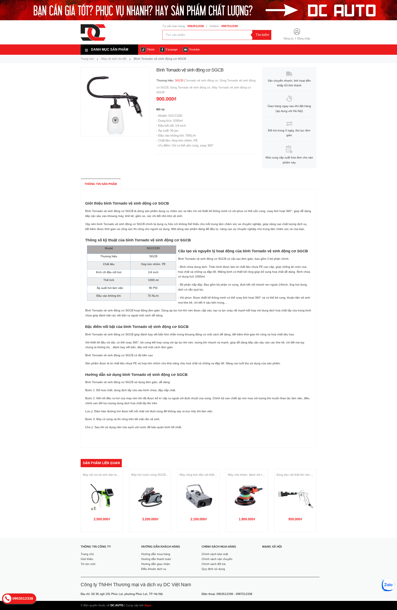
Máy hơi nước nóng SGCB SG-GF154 (156, 474)
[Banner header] (198, 10)
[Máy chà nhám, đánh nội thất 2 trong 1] (247, 497)
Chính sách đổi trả (214, 564)
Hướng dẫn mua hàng (155, 554)
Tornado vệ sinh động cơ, (202, 80)
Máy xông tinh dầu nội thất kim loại (202, 474)
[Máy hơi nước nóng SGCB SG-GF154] (150, 497)
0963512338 (195, 26)
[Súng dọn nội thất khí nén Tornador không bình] (295, 497)
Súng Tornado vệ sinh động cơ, (191, 87)
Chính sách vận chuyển (217, 559)
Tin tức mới (88, 564)
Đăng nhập (303, 38)
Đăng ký (289, 38)
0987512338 (229, 26)
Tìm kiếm (262, 35)
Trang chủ (87, 554)
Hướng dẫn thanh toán (156, 559)
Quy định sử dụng (213, 569)
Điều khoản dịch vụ (153, 569)
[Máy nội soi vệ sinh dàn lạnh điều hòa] (102, 497)
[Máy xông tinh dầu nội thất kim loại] (198, 497)
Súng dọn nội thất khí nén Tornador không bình (307, 474)
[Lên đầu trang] (388, 600)
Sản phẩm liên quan (101, 463)
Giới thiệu (87, 559)
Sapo (148, 605)
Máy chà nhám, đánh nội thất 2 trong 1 (253, 474)
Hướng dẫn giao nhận (155, 564)
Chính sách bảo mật (215, 554)
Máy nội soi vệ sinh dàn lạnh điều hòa (107, 474)
